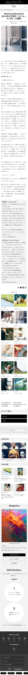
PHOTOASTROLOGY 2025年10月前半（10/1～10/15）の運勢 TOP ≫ (20, 404)
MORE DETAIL (14, 555)
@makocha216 (11, 236)
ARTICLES (4, 416)
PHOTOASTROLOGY (8, 10)
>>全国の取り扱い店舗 (14, 543)
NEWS (4, 421)
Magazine (14, 505)
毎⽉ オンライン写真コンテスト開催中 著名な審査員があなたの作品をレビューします (14, 2)
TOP (2, 10)
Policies (5, 661)
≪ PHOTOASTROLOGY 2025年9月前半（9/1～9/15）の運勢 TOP (7, 404)
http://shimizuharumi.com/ (9, 282)
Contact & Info (7, 657)
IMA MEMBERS (7, 665)
